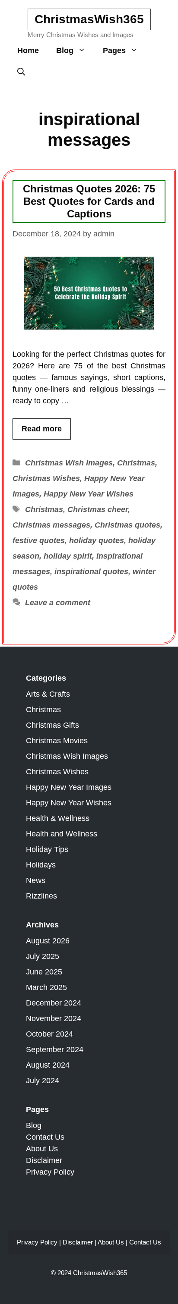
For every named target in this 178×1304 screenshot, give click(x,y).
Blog (33, 1125)
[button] (21, 72)
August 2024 (48, 1065)
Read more (42, 428)
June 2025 (44, 972)
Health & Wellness (57, 818)
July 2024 (42, 1080)
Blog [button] (64, 50)
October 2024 (49, 1034)
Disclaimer (44, 1160)
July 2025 (42, 956)
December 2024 (53, 1003)
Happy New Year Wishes (89, 494)
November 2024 (53, 1018)
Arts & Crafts (48, 694)
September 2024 (54, 1049)
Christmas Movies (57, 740)
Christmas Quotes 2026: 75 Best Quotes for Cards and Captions (89, 201)
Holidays (41, 865)
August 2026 (48, 940)
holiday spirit (68, 556)
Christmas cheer (97, 509)
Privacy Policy (50, 1172)
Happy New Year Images (68, 787)
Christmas (136, 463)
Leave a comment (57, 602)
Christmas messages (51, 525)
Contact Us (45, 1137)
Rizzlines (41, 896)
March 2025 (46, 987)
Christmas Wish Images (69, 463)
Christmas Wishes (46, 478)
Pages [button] (114, 50)
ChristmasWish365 (89, 19)
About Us (42, 1148)
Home (28, 50)
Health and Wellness (61, 834)
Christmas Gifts (52, 725)
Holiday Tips (47, 849)
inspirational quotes (91, 571)
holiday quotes (96, 540)
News (35, 880)
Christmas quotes (127, 525)
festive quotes (39, 540)
